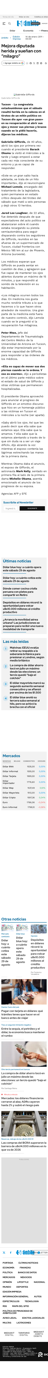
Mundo (7, 1287)
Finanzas (25, 1267)
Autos (37, 1296)
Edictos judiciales (33, 1318)
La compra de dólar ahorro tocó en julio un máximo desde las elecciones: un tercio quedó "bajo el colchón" (26, 672)
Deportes (22, 1287)
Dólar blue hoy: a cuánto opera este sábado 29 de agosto (22, 568)
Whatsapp (39, 1252)
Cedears (41, 761)
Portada (8, 1262)
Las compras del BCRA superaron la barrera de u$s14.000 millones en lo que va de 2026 (23, 1146)
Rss (5, 1306)
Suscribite (32, 508)
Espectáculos (11, 1301)
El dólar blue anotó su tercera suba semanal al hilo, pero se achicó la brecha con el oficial (25, 702)
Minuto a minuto (10, 1094)
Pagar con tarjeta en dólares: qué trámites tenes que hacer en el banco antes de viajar (22, 1014)
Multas (7, 1322)
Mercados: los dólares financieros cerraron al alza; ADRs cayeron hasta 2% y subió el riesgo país (22, 1101)
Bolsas (17, 761)
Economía (28, 30)
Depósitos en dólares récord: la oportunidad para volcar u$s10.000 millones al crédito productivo (22, 607)
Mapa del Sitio (20, 1306)
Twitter (4, 1253)
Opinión (7, 1282)
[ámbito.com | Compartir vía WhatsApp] (27, 63)
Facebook (10, 1252)
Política (8, 1272)
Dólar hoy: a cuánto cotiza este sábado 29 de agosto (22, 579)
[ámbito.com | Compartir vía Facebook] (31, 63)
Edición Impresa (12, 1291)
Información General (16, 1296)
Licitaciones (24, 1322)
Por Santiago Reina (9, 1088)
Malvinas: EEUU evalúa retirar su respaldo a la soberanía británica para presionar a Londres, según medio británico (27, 654)
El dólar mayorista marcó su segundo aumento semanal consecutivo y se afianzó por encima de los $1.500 (27, 687)
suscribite (36, 23)
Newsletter (40, 1252)
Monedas (7, 761)
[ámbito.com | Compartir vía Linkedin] (38, 63)
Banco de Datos (27, 1272)
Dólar (12, 30)
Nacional (39, 1282)
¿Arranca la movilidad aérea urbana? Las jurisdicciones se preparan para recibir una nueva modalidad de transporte (23, 624)
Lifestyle (23, 1282)
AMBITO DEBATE (39, 1334)
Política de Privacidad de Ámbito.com (18, 1312)
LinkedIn (24, 1252)
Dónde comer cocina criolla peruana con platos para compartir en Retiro (20, 592)
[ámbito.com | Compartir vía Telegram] (41, 63)
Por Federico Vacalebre (36, 973)
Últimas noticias (28, 1262)
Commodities (29, 761)
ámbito (4, 38)
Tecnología (32, 1301)
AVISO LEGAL (10, 1318)
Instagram (17, 1252)
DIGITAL (9, 1334)
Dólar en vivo (24, 17)
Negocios (26, 1277)
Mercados (9, 1277)
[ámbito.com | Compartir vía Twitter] (34, 63)
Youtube (31, 1253)
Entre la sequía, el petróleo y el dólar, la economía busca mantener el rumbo (23, 1032)
